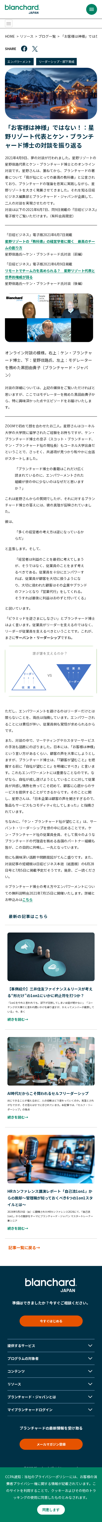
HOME (10, 36)
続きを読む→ (17, 1019)
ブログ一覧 (47, 36)
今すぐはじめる (51, 1321)
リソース (26, 36)
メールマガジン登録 (51, 1444)
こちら (27, 899)
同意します (51, 1510)
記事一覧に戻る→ (24, 1247)
